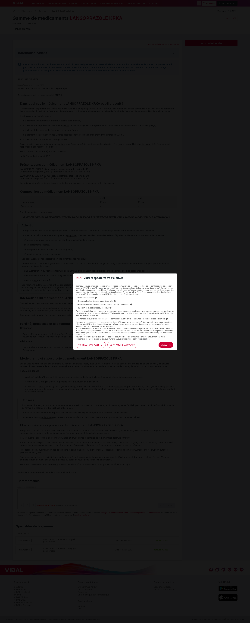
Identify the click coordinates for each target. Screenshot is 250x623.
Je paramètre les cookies (122, 345)
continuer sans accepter (90, 345)
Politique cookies (142, 339)
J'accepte (166, 345)
